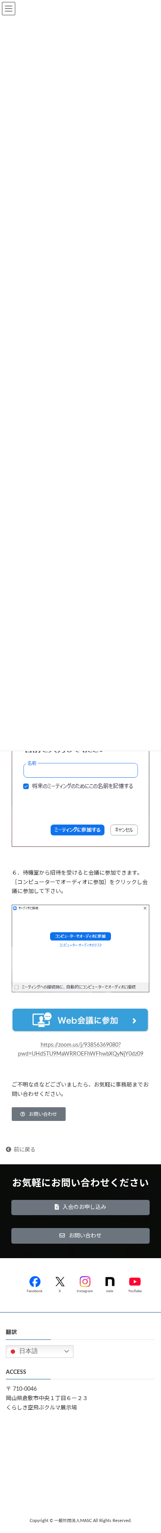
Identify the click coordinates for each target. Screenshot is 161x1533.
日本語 (28, 1351)
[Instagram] (85, 1283)
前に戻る (25, 1150)
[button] (39, 1114)
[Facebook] (35, 1283)
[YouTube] (135, 1283)
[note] (110, 1283)
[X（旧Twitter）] (60, 1283)
